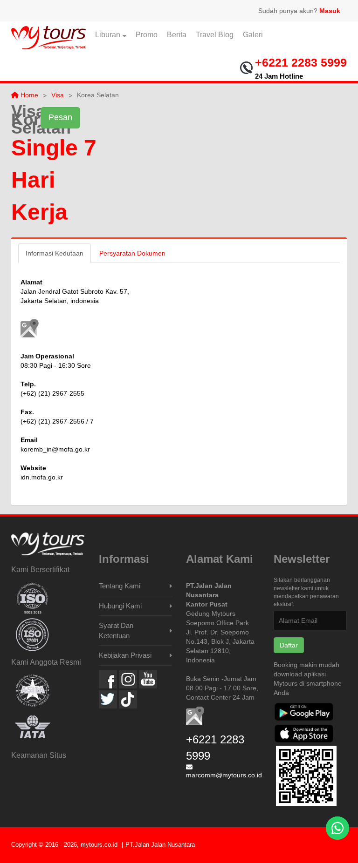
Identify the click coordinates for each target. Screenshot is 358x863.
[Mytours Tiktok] (128, 699)
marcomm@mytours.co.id (224, 775)
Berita (176, 35)
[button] (30, 328)
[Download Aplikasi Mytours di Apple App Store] (304, 735)
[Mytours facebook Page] (108, 679)
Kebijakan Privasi (125, 655)
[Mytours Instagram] (128, 679)
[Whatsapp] (337, 828)
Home (28, 95)
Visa (57, 95)
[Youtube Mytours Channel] (148, 679)
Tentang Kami (119, 586)
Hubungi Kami (120, 606)
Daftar (289, 645)
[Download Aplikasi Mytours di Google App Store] (304, 713)
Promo (147, 35)
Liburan (107, 35)
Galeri (253, 35)
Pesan (60, 117)
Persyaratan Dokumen (132, 253)
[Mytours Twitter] (108, 699)
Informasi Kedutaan (54, 253)
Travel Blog (215, 35)
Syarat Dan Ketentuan (116, 630)
